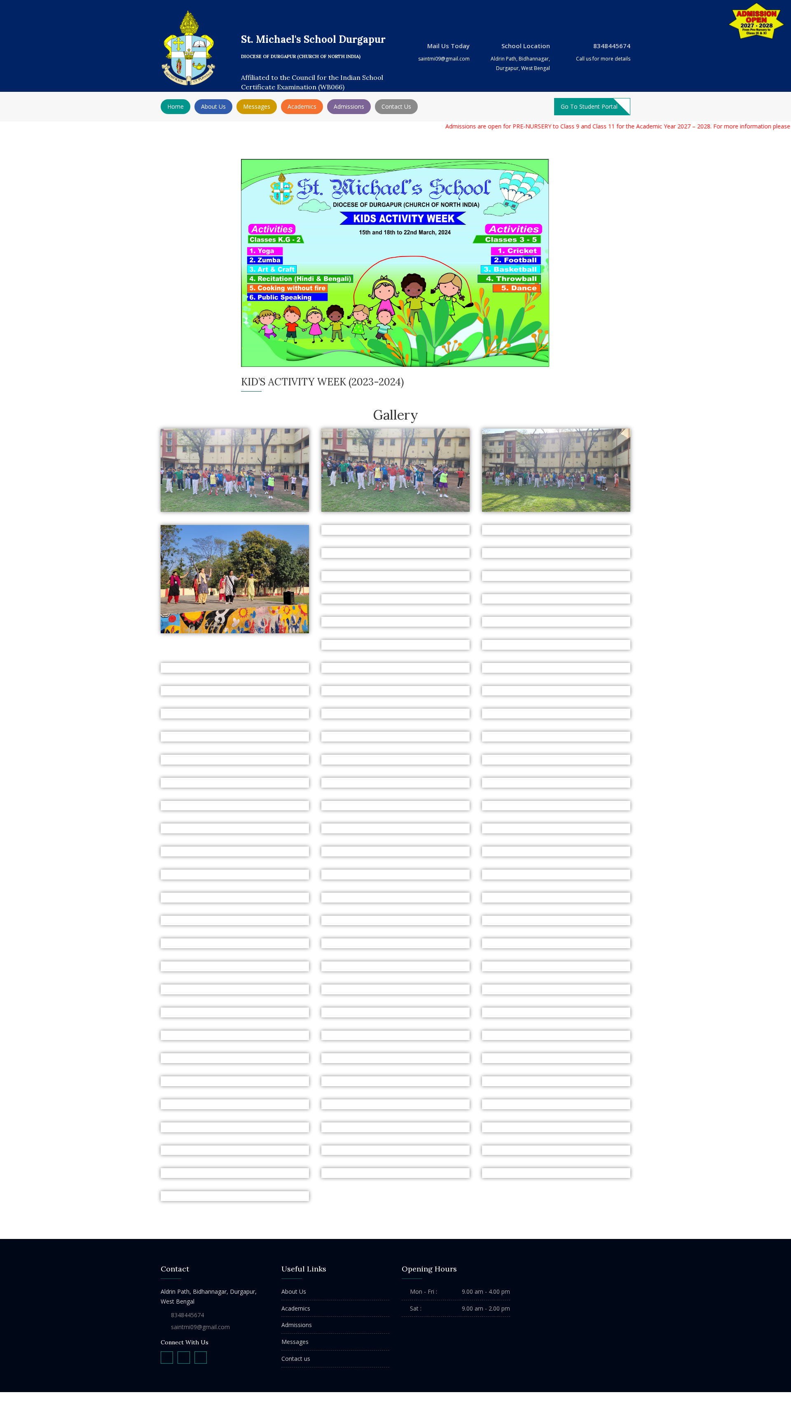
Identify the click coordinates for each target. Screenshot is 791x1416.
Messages (295, 1342)
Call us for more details (603, 58)
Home (175, 106)
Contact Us (396, 106)
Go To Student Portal (589, 106)
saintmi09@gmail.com (444, 58)
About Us (293, 1291)
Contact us (295, 1358)
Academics (295, 1308)
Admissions (349, 106)
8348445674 (187, 1315)
